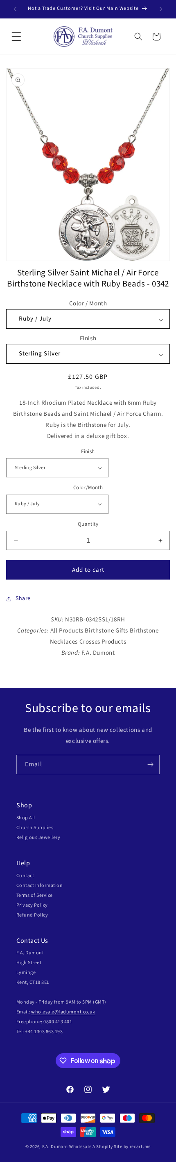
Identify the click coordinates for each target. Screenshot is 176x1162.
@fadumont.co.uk (74, 1011)
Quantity (88, 524)
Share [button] (23, 598)
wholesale (42, 1011)
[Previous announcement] (15, 9)
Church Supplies (34, 827)
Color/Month (88, 487)
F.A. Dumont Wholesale (67, 1147)
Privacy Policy (32, 905)
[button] (16, 37)
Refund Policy (32, 915)
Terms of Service (34, 895)
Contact (25, 875)
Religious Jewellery (38, 837)
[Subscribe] (150, 764)
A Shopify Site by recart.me (122, 1147)
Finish (88, 338)
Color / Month (88, 303)
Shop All (25, 817)
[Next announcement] (161, 9)
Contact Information (39, 885)
